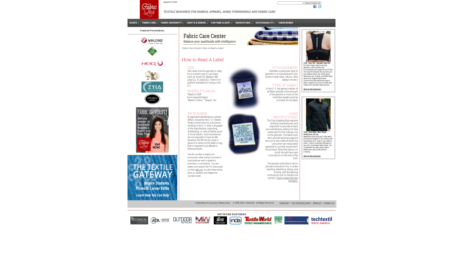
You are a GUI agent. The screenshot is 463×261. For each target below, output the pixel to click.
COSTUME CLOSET (220, 22)
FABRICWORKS (286, 22)
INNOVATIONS (242, 22)
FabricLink (284, 203)
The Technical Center (301, 203)
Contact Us (329, 203)
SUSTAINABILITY (264, 22)
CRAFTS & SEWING (196, 22)
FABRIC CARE (149, 22)
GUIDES (133, 22)
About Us (317, 203)
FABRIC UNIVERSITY (171, 22)
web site (199, 169)
